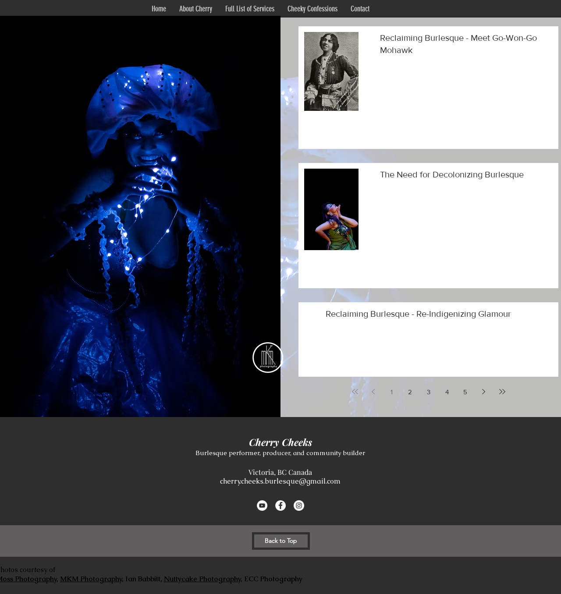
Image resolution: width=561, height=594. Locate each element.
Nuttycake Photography (202, 578)
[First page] (355, 392)
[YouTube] (262, 505)
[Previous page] (373, 392)
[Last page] (502, 392)
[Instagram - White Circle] (299, 505)
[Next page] (484, 392)
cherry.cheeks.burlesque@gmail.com (280, 481)
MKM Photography (91, 578)
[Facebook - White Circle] (280, 505)
